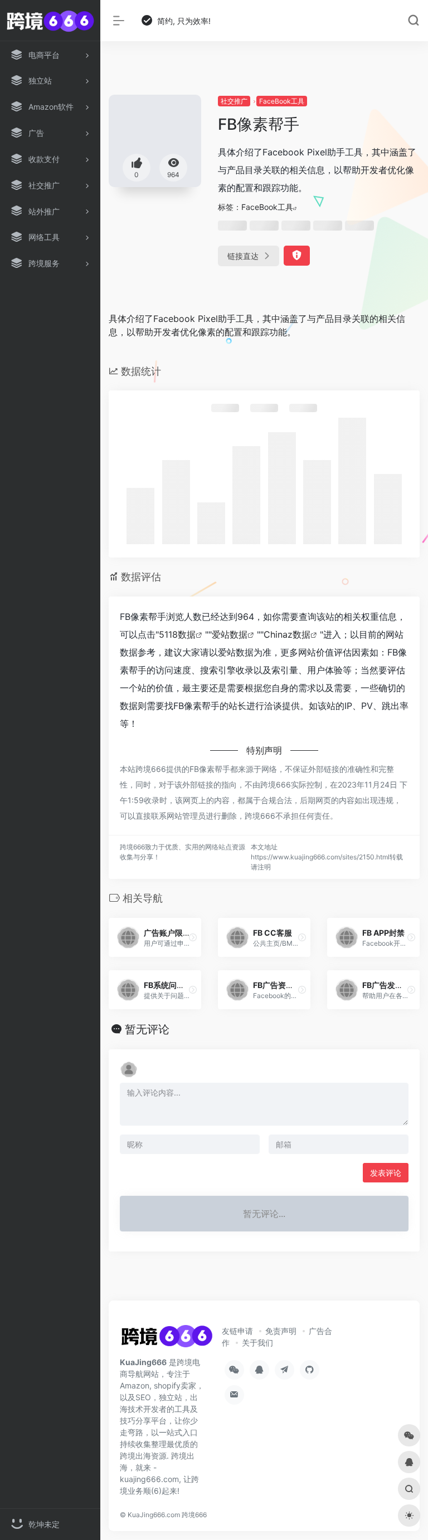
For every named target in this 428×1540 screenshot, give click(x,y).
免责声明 (280, 1331)
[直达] (192, 937)
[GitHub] (309, 1370)
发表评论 (385, 1172)
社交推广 (234, 101)
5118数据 (177, 634)
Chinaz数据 (287, 634)
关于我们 (257, 1342)
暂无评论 (147, 1029)
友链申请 (237, 1331)
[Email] (234, 1395)
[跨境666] (166, 1339)
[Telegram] (284, 1370)
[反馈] (297, 256)
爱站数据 (229, 634)
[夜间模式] (409, 1515)
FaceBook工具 (281, 101)
